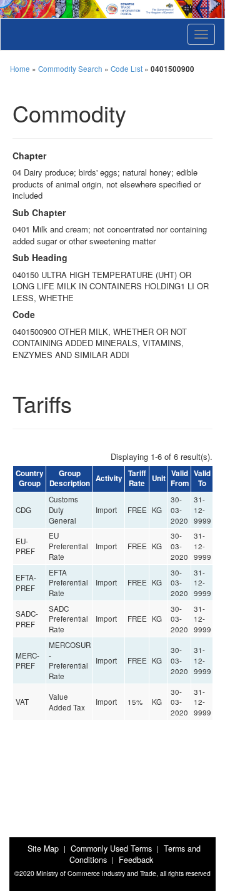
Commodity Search (70, 69)
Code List (126, 69)
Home (20, 69)
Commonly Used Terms (111, 848)
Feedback (136, 859)
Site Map (43, 848)
